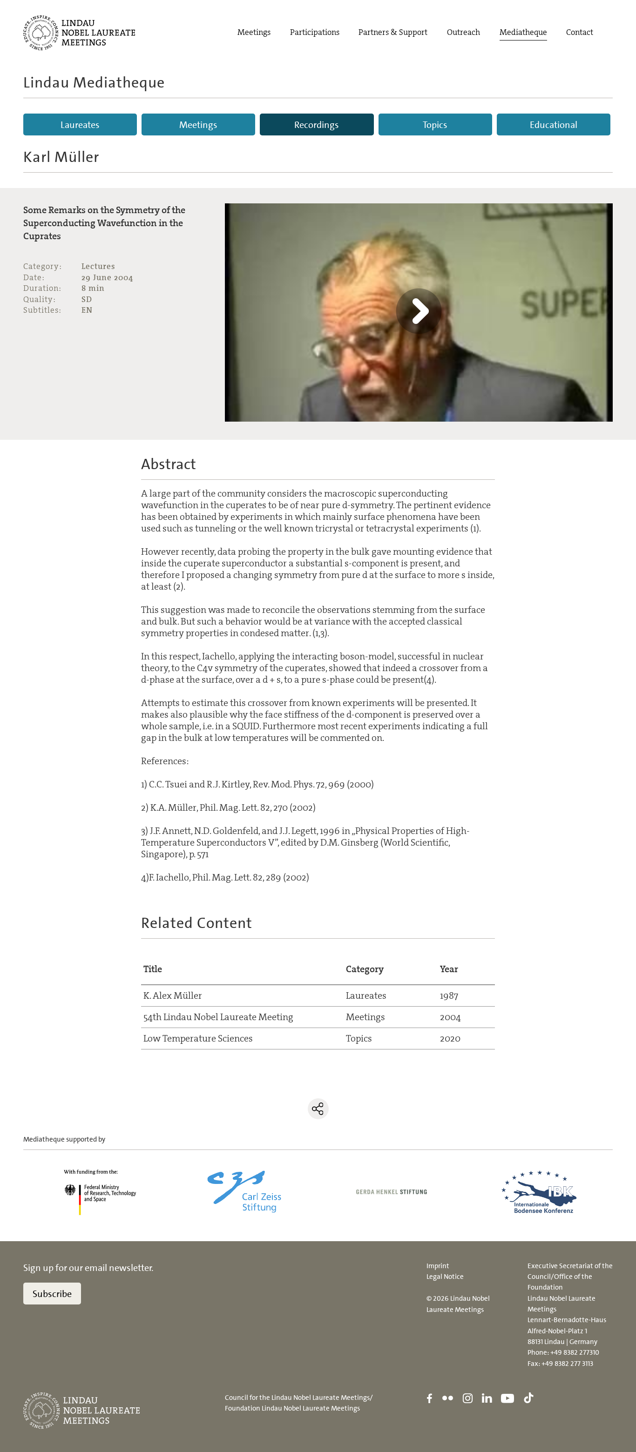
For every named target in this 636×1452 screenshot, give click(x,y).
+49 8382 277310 (574, 1352)
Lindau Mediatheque (94, 82)
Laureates (80, 125)
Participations (314, 32)
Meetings (254, 32)
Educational (553, 125)
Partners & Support (393, 32)
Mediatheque (523, 32)
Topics (435, 125)
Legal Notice (445, 1276)
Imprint (437, 1265)
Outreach (463, 32)
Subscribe (52, 1294)
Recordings (316, 125)
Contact (579, 32)
